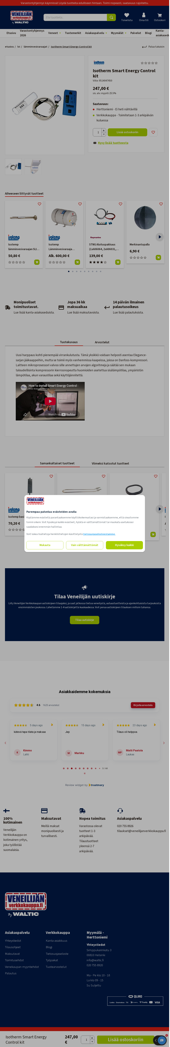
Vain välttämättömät (84, 545)
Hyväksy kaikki (124, 545)
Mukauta (45, 545)
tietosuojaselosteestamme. (99, 534)
